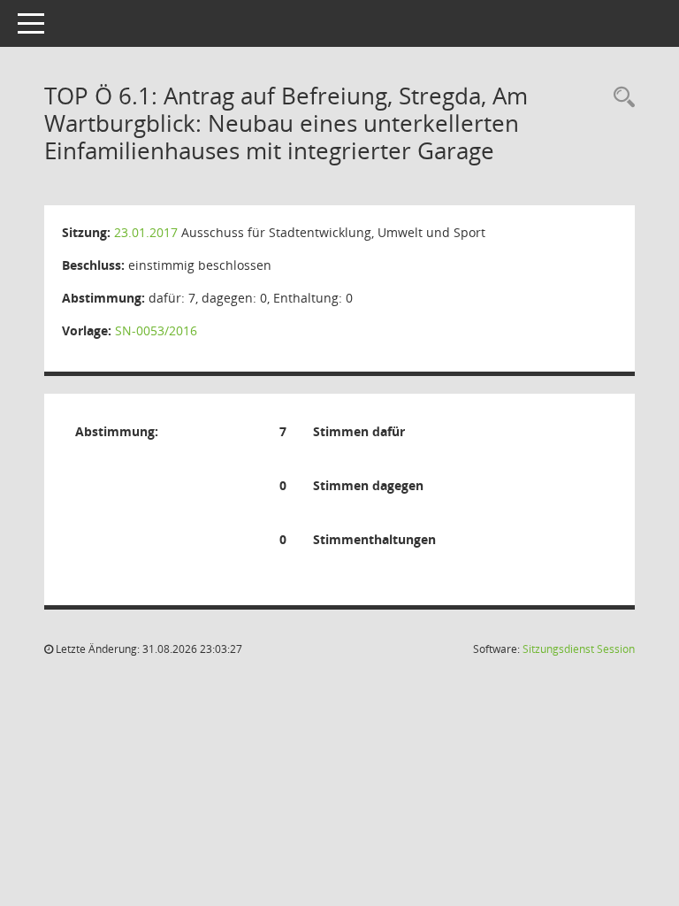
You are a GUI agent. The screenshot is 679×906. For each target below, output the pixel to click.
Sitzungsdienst (579, 648)
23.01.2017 (146, 232)
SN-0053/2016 (156, 330)
